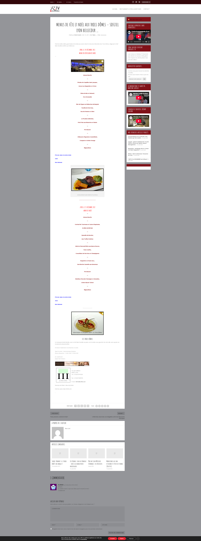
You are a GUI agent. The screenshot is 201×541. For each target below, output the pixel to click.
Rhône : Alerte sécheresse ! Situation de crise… (138, 154)
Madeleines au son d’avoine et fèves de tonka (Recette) (114, 464)
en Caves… (69, 2)
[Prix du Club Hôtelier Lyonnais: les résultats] (96, 453)
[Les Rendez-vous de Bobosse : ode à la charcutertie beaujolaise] (78, 453)
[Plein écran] (148, 42)
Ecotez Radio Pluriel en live (136, 19)
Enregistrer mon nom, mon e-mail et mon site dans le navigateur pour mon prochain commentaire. (77, 529)
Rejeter (122, 538)
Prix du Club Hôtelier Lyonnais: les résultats (95, 462)
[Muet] (146, 42)
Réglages (131, 538)
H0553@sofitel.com (81, 381)
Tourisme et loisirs (78, 2)
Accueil (114, 9)
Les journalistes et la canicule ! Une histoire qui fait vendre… (137, 137)
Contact (146, 9)
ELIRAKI (60, 485)
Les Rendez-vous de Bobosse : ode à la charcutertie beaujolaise (78, 464)
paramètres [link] (84, 539)
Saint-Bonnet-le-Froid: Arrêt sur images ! (59, 462)
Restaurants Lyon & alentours (130, 9)
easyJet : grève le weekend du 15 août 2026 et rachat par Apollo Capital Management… (138, 143)
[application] (139, 36)
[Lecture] (128, 42)
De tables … (60, 2)
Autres (52, 2)
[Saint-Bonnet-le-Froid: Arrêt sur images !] (60, 453)
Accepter (112, 538)
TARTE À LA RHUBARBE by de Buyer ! (138, 159)
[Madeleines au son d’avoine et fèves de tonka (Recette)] (114, 453)
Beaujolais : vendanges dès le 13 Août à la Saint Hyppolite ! (138, 149)
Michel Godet (77, 35)
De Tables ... (93, 35)
